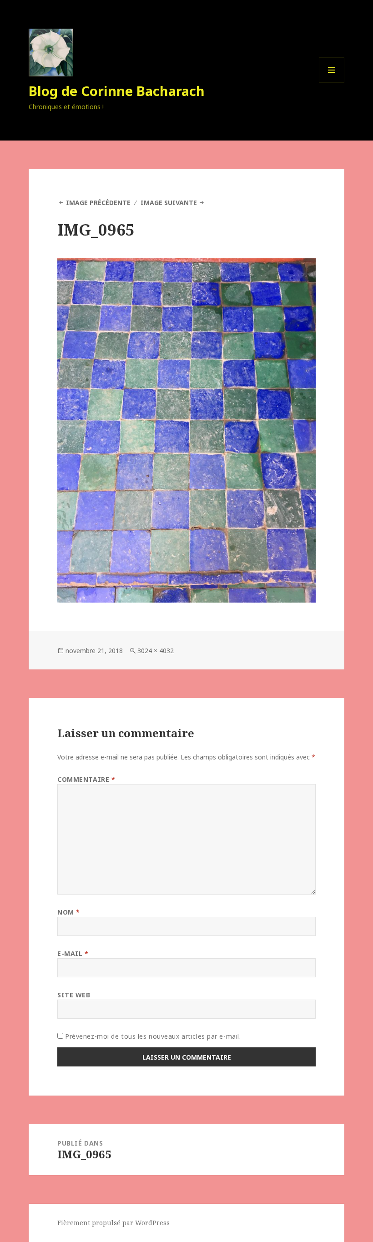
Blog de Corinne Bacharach (117, 91)
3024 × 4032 (155, 650)
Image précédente (98, 202)
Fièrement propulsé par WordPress (113, 1222)
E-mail (72, 953)
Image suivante (169, 202)
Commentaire (86, 779)
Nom (68, 912)
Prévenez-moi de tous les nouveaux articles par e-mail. (153, 1036)
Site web (73, 995)
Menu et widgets (331, 82)
